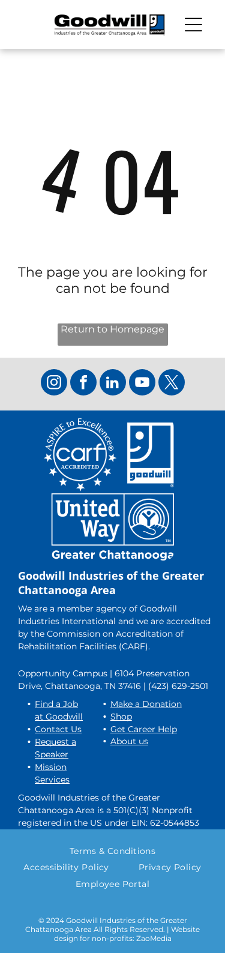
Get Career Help (143, 729)
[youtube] (142, 383)
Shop (121, 716)
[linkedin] (113, 383)
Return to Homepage (112, 329)
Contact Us (58, 729)
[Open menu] (193, 25)
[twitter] (171, 383)
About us (129, 741)
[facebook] (83, 383)
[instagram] (54, 383)
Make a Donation (146, 704)
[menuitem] (113, 851)
